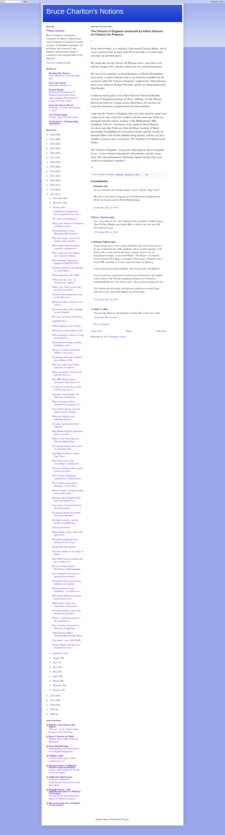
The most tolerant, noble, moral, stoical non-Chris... (67, 470)
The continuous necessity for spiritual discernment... (65, 575)
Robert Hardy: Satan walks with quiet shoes (67, 533)
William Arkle (56, 755)
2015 (52, 185)
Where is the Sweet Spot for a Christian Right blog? (66, 440)
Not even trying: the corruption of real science (64, 804)
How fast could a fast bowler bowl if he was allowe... (65, 366)
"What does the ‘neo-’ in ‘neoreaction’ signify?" (64, 281)
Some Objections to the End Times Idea (64, 77)
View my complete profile (58, 62)
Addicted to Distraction (60, 777)
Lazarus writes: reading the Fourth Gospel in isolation (63, 766)
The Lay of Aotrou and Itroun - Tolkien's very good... (66, 351)
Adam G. (97, 309)
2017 (52, 175)
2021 (52, 157)
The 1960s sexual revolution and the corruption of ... (67, 560)
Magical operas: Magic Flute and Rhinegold (63, 740)
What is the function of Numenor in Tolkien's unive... (68, 225)
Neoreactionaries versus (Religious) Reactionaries (65, 232)
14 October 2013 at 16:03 (106, 317)
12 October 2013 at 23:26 (106, 299)
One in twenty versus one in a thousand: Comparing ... (66, 627)
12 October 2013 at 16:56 (106, 207)
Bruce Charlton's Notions (84, 11)
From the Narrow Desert (61, 105)
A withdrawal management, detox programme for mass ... (67, 213)
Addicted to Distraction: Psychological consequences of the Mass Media (64, 782)
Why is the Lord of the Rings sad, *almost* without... (66, 254)
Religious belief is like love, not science (67, 303)
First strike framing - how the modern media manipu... (66, 410)
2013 (52, 194)
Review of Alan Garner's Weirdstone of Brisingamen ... (67, 567)
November (58, 202)
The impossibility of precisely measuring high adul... (66, 612)
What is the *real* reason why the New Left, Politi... (66, 288)
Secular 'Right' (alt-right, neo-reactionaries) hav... (66, 646)
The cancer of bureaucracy (64, 218)
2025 (52, 139)
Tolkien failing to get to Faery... (67, 325)
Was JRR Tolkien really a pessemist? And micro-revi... (66, 381)
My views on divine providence (67, 316)
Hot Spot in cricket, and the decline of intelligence (65, 521)
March (56, 680)
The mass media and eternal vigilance (65, 425)
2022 (52, 152)
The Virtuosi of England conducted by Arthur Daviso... (67, 477)
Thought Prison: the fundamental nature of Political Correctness (64, 797)
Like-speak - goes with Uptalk (66, 640)
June (55, 667)
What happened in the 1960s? (66, 275)
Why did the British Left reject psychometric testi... (66, 597)
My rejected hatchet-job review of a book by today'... (67, 447)
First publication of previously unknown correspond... (66, 582)
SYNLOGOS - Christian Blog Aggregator (64, 122)
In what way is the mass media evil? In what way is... (66, 388)
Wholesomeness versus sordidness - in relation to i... (66, 590)
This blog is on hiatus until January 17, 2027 (64, 109)
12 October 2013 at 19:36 (106, 232)
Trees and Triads (57, 82)
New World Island (58, 114)
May (55, 671)
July (55, 662)
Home (129, 331)
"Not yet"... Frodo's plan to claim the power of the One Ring (63, 730)
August (56, 657)
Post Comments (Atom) (115, 336)
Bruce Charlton (101, 217)
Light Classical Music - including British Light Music (67, 634)
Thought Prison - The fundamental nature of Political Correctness (64, 791)
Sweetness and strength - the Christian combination (65, 396)
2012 (52, 695)
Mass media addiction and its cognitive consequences (66, 247)
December (58, 198)
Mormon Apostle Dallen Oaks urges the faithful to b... (66, 499)
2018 (52, 171)
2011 (52, 700)
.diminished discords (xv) (60, 85)
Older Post (161, 331)
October (57, 207)
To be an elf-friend (61, 527)
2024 (52, 143)
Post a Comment (101, 324)
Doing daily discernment (64, 546)
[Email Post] (146, 174)
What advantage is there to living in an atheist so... (68, 336)
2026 (52, 134)
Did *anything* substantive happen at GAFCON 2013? (65, 262)
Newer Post (96, 331)
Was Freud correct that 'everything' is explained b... (66, 462)
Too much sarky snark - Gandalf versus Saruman (67, 311)
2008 (52, 714)
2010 (52, 704)
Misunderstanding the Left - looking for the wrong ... (65, 541)
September (58, 653)
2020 (52, 162)
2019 (52, 166)
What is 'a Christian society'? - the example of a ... (66, 619)
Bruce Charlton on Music (61, 736)
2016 (52, 180)
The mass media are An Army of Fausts (67, 553)
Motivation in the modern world (67, 330)
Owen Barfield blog (58, 746)
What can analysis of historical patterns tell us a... (67, 373)
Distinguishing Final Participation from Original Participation (64, 750)
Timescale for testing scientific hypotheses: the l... (67, 344)
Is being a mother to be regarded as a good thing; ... (67, 269)
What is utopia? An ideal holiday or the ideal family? (67, 492)
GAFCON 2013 (59, 321)
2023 (52, 148)
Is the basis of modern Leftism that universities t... (66, 507)
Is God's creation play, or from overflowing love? (62, 759)
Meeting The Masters (59, 73)
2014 (52, 189)
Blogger (125, 819)
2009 (52, 709)
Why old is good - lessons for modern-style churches (66, 239)
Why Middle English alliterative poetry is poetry (67, 433)
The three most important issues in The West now (67, 296)
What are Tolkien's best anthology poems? (63, 418)
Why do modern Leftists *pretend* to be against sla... (66, 403)
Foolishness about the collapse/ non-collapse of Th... (67, 359)
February (57, 685)
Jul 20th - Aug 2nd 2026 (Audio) (64, 117)
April (55, 676)
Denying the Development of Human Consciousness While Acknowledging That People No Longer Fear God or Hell (63, 96)
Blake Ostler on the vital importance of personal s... (65, 604)
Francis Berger (56, 89)
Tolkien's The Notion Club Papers (62, 725)
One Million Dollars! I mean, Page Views (66, 455)
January (57, 689)
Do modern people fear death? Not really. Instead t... (66, 514)
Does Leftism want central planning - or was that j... (65, 484)
